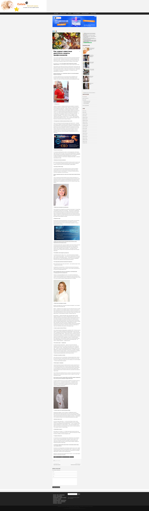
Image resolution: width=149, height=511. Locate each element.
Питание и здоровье (76, 506)
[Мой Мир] (56, 31)
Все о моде (56, 13)
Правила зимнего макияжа (57, 464)
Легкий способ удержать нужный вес (75, 464)
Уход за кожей (93, 13)
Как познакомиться (59, 496)
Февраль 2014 (84, 136)
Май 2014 (84, 131)
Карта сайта (83, 508)
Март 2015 (84, 115)
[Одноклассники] (55, 31)
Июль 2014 (84, 128)
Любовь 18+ (61, 497)
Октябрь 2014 (84, 123)
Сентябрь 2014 (84, 125)
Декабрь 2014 (84, 120)
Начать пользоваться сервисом (88, 42)
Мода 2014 (64, 497)
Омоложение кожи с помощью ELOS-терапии (92, 49)
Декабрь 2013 (84, 139)
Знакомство (54, 496)
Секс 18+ (59, 501)
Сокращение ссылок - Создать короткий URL (89, 92)
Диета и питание (63, 13)
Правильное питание (63, 500)
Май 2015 (84, 112)
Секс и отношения (76, 13)
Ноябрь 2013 (84, 141)
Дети (65, 506)
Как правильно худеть (56, 497)
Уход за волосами (85, 13)
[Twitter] (54, 31)
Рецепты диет (55, 501)
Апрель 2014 (84, 133)
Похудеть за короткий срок (56, 500)
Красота (69, 13)
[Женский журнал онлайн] (23, 6)
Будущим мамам (60, 506)
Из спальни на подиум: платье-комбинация (92, 56)
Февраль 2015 (84, 117)
